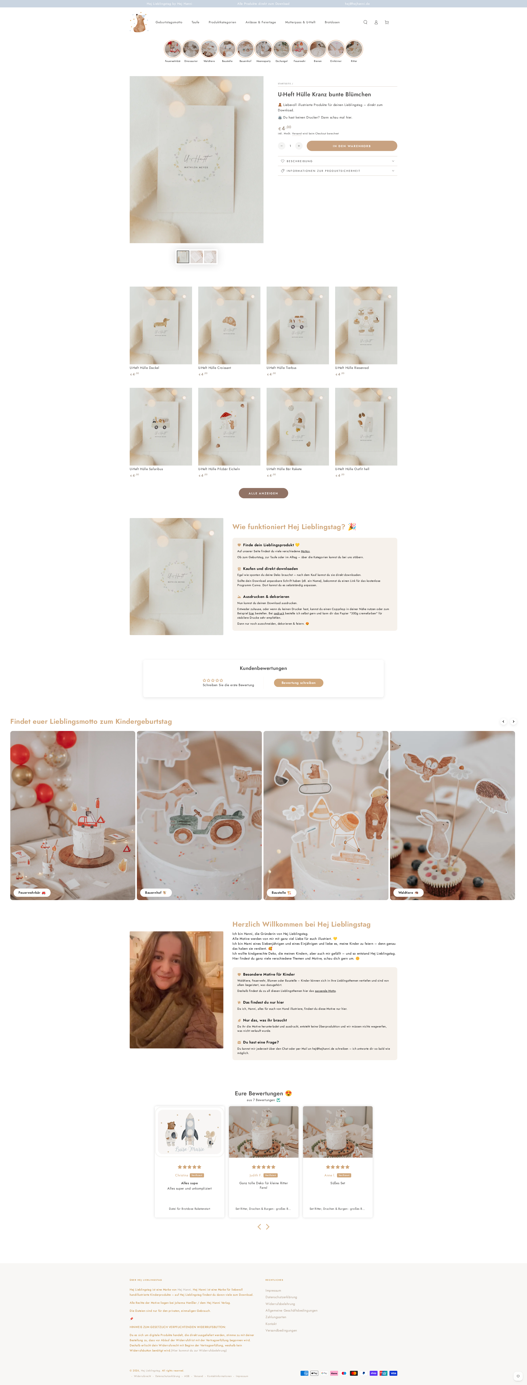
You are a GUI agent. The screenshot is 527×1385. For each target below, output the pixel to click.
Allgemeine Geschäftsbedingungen (292, 1310)
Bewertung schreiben (299, 682)
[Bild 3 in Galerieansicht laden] (210, 257)
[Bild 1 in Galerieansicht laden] (183, 257)
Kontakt (271, 1323)
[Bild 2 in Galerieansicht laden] (196, 257)
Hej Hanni (184, 1289)
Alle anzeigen (263, 493)
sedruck (279, 613)
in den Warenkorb (352, 146)
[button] (365, 22)
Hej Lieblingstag (150, 1370)
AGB (187, 1376)
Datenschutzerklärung (281, 1297)
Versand (297, 133)
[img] (190, 1167)
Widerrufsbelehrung (280, 1303)
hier (251, 613)
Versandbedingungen (281, 1330)
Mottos (305, 551)
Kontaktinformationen (219, 1376)
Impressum (273, 1290)
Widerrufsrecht (142, 1376)
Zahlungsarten (276, 1317)
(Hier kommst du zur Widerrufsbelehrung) (199, 1350)
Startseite (284, 83)
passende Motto (325, 991)
